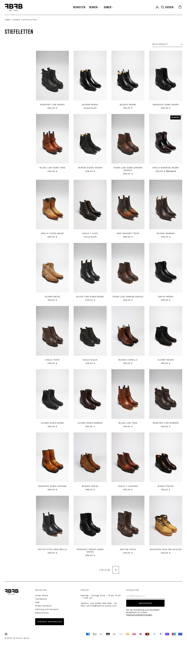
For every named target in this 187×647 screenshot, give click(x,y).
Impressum (41, 599)
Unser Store (41, 595)
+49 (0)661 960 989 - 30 (103, 603)
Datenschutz (42, 613)
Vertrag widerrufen (49, 622)
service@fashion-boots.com (101, 606)
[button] (167, 7)
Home (7, 20)
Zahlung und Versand (46, 609)
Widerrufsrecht (43, 606)
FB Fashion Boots (21, 638)
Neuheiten (79, 7)
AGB (37, 602)
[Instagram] (6, 634)
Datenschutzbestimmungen (139, 615)
